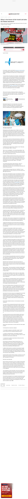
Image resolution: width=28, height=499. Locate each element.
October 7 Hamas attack (13, 85)
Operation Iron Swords (14, 385)
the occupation (17, 182)
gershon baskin (8, 385)
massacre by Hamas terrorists (19, 70)
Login (25, 13)
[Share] (1, 27)
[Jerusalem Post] (14, 14)
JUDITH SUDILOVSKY (6, 52)
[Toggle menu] (1, 13)
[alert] (6, 490)
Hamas (4, 385)
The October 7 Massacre (21, 385)
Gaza (1, 385)
